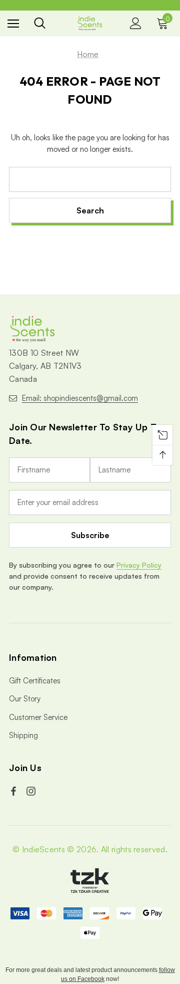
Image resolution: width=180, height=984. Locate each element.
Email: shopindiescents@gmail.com (80, 398)
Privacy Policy (139, 565)
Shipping (23, 735)
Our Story (24, 698)
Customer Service (38, 717)
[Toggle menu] (13, 23)
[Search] (40, 23)
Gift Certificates (34, 680)
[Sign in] (136, 23)
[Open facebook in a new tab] (14, 791)
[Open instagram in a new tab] (32, 791)
